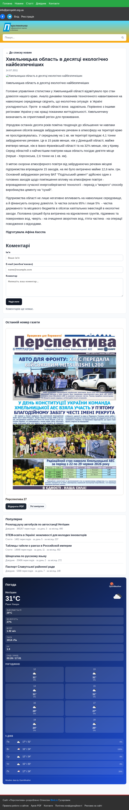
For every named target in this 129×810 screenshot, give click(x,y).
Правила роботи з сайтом (16, 805)
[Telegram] (9, 16)
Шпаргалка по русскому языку (26, 556)
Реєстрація (27, 16)
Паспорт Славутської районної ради (30, 566)
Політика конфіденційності (68, 805)
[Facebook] (2, 16)
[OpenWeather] (115, 585)
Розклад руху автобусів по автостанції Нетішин (37, 524)
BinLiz (54, 800)
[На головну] (15, 27)
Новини (19, 3)
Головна (7, 3)
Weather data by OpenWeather (18, 780)
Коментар (11, 275)
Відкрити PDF (16, 506)
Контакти (54, 3)
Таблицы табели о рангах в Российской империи (39, 545)
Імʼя (8, 252)
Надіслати (14, 301)
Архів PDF (36, 805)
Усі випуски (37, 506)
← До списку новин (19, 52)
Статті (29, 3)
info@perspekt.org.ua (12, 10)
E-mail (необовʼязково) (19, 264)
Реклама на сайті (93, 805)
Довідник (41, 3)
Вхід (16, 16)
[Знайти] (122, 37)
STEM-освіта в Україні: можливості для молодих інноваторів (46, 535)
